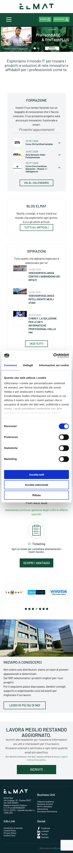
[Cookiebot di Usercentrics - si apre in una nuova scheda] (53, 355)
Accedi (43, 19)
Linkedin (45, 831)
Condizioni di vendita (13, 828)
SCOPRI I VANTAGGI (36, 563)
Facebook (45, 828)
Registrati (59, 19)
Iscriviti (36, 769)
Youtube (45, 837)
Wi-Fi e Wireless (44, 806)
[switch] (64, 437)
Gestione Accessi (45, 804)
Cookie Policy (10, 830)
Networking (42, 809)
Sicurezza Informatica (47, 811)
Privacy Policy (10, 833)
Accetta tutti (36, 474)
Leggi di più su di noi (24, 705)
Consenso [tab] (10, 365)
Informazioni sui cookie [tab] (54, 365)
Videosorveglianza (45, 801)
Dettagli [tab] (28, 365)
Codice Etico (9, 835)
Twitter (44, 834)
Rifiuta (36, 495)
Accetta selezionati (36, 484)
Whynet (57, 848)
